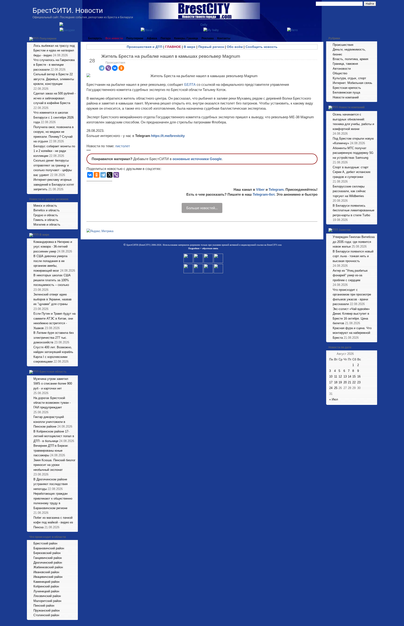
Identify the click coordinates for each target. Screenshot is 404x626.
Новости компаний (346, 97)
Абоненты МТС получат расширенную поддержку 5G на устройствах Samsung (353, 152)
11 (335, 376)
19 (340, 382)
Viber (260, 189)
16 (359, 376)
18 (335, 382)
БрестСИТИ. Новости (67, 10)
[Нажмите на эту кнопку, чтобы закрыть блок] (74, 38)
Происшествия (115, 62)
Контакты (223, 38)
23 (359, 382)
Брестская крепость (347, 88)
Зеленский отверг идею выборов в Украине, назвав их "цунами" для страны (52, 299)
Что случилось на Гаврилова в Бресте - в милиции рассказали (54, 64)
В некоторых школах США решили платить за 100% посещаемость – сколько (52, 280)
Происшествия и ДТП (144, 47)
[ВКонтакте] (115, 68)
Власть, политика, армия (350, 59)
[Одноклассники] (121, 68)
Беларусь (95, 38)
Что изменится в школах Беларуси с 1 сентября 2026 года (53, 117)
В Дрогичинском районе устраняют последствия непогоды (50, 484)
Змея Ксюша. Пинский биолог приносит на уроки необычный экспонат (54, 464)
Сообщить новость (261, 47)
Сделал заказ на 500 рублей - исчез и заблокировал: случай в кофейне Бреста (54, 98)
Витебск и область (46, 210)
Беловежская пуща (346, 92)
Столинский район (46, 615)
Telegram (276, 189)
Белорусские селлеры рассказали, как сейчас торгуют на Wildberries (349, 191)
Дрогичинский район (47, 562)
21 (349, 382)
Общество (340, 73)
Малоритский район (47, 601)
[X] (109, 175)
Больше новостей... (202, 208)
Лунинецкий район (46, 591)
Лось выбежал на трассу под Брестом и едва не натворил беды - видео (54, 50)
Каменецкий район (46, 581)
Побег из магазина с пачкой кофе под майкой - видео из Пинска (53, 522)
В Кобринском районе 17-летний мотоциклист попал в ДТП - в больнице (53, 436)
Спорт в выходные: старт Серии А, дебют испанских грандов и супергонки (352, 172)
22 (354, 382)
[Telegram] (102, 68)
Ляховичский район (47, 596)
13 (345, 376)
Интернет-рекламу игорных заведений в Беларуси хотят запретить (53, 184)
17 (330, 382)
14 (349, 376)
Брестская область (53, 371)
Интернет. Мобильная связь (352, 83)
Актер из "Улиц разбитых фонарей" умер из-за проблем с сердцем (350, 275)
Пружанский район (46, 610)
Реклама (208, 38)
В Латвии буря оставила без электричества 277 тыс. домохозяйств (53, 337)
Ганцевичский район (47, 558)
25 (335, 388)
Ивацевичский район (47, 577)
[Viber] (108, 68)
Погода (166, 38)
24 (330, 388)
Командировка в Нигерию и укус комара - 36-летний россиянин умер (52, 246)
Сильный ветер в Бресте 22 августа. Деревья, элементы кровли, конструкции (53, 79)
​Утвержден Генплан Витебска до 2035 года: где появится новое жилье (354, 241)
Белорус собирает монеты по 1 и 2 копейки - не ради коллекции (54, 151)
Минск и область (45, 205)
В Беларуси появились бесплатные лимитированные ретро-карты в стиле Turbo (353, 210)
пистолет (122, 146)
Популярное (48, 38)
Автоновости (342, 68)
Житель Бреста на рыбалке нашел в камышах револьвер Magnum (170, 56)
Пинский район (43, 605)
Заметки (344, 230)
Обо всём (235, 47)
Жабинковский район (48, 567)
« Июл (333, 399)
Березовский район (47, 553)
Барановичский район (48, 548)
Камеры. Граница (186, 38)
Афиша (152, 38)
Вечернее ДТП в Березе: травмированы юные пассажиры (51, 450)
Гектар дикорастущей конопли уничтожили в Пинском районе (49, 421)
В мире (44, 234)
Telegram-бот (263, 194)
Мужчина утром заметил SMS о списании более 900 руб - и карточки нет (52, 383)
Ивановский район (46, 572)
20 (345, 382)
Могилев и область (46, 224)
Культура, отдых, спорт (349, 78)
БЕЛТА (190, 84)
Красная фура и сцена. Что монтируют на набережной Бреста (352, 332)
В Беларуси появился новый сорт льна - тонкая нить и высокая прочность (353, 256)
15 (354, 376)
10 (330, 376)
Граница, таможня (345, 63)
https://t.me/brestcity (168, 136)
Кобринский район (46, 586)
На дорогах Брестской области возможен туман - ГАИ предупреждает (52, 402)
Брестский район (45, 543)
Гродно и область (45, 215)
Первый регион (211, 47)
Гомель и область (45, 220)
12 (340, 376)
